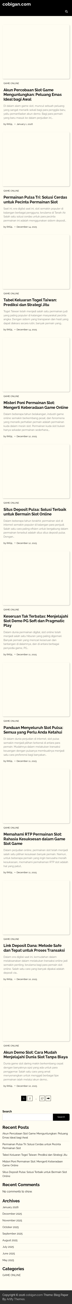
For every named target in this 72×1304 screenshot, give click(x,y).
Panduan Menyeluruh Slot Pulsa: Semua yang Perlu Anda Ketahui (33, 729)
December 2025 (12, 1213)
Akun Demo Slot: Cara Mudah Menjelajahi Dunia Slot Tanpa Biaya (35, 1054)
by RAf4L (8, 124)
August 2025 (9, 1240)
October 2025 (10, 1227)
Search (7, 1111)
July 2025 (8, 1246)
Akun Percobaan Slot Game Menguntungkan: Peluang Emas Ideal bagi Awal (32, 94)
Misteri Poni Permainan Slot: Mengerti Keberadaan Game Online (35, 405)
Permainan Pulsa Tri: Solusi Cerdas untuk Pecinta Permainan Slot (35, 199)
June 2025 (8, 1253)
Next (48, 1098)
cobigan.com (16, 4)
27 (42, 1098)
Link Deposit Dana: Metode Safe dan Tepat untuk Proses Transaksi (34, 947)
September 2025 (12, 1233)
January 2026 (10, 1207)
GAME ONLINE (11, 83)
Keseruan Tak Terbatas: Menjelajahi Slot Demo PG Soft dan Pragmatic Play (35, 621)
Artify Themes (16, 1299)
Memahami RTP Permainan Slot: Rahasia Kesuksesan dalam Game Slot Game (34, 839)
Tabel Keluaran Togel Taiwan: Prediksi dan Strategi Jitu (30, 302)
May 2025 (8, 1260)
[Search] (66, 11)
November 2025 (12, 1220)
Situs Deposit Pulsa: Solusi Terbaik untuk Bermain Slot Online (34, 511)
